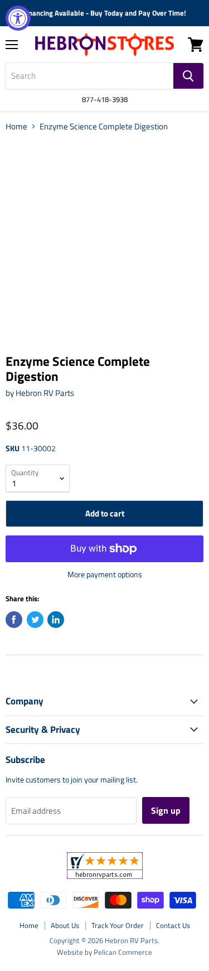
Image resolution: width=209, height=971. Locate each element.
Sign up (166, 810)
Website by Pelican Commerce (104, 952)
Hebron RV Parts (45, 393)
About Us (65, 925)
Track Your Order (117, 925)
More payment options (104, 574)
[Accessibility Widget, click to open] (18, 18)
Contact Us (173, 925)
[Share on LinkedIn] (55, 619)
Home (16, 126)
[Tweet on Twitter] (35, 619)
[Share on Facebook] (14, 619)
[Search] (188, 76)
